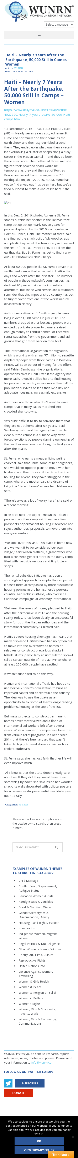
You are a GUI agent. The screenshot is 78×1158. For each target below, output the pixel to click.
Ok (39, 1141)
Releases (23, 804)
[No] (73, 1137)
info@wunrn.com (42, 1062)
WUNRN (39, 13)
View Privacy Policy (39, 1150)
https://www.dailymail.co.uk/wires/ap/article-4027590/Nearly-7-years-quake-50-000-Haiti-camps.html (37, 114)
